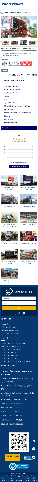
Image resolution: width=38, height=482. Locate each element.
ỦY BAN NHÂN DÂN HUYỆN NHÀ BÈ (28, 262)
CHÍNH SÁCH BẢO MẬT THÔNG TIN (13, 343)
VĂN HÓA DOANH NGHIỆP (10, 330)
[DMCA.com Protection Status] (28, 458)
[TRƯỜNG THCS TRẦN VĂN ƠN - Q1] (28, 236)
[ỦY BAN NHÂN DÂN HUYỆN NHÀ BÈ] (28, 254)
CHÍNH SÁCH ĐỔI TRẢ (9, 352)
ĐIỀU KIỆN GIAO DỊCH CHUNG (11, 346)
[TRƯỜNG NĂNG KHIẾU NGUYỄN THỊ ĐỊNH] (28, 199)
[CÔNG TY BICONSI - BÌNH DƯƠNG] (9, 254)
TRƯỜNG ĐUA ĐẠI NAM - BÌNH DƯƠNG (9, 188)
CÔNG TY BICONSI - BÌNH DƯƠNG (9, 262)
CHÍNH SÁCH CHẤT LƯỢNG (10, 333)
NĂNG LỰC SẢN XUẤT (9, 327)
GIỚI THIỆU (5, 324)
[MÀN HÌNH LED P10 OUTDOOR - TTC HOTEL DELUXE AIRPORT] (9, 217)
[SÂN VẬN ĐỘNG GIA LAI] (28, 217)
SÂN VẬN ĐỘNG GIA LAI (28, 224)
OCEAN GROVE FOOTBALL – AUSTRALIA (29, 188)
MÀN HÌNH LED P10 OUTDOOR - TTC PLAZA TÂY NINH (9, 207)
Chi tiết (5, 70)
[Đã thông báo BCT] (19, 466)
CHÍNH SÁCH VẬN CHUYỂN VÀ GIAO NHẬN (16, 361)
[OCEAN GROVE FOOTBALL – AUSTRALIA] (28, 180)
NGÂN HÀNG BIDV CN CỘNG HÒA (9, 244)
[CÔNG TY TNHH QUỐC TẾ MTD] (9, 273)
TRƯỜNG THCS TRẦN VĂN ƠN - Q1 (28, 244)
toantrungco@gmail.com (14, 404)
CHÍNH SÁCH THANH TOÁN (11, 349)
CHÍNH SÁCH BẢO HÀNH (10, 358)
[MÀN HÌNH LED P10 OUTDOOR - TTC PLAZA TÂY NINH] (9, 199)
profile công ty (12, 456)
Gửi (19, 308)
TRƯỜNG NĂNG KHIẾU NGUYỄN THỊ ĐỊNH (28, 207)
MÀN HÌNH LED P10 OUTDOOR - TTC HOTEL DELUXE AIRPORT (9, 226)
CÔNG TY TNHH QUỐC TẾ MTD (9, 281)
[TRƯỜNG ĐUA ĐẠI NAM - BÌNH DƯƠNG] (9, 180)
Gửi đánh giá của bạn (19, 166)
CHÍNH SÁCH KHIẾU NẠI (9, 355)
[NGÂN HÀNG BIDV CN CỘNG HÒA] (9, 236)
